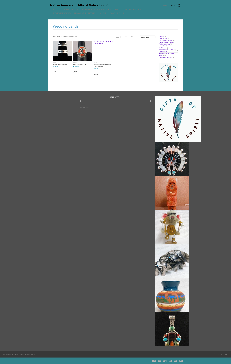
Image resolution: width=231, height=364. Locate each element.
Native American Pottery (62, 13)
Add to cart (55, 72)
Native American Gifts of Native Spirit (79, 5)
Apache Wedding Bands (60, 65)
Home (54, 36)
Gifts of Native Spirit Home (69, 9)
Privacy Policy (115, 13)
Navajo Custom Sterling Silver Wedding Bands (102, 65)
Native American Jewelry (133, 9)
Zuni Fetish (118, 9)
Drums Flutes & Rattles (102, 9)
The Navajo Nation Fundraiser (84, 13)
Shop (55, 9)
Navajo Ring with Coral (80, 65)
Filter (83, 104)
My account (101, 13)
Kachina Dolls (87, 9)
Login (165, 5)
